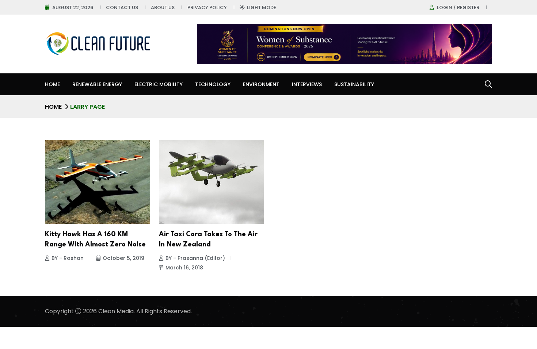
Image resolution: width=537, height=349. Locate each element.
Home (52, 84)
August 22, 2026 (72, 7)
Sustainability (354, 84)
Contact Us (122, 7)
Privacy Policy (207, 7)
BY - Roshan (68, 258)
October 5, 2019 (123, 258)
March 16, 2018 (184, 267)
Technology (213, 84)
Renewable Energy (97, 84)
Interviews (307, 84)
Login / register (458, 7)
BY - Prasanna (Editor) (195, 258)
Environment (261, 84)
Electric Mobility (158, 84)
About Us (163, 7)
